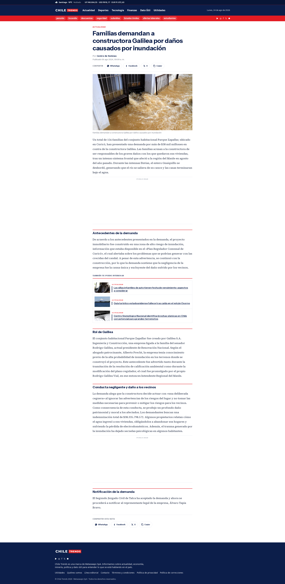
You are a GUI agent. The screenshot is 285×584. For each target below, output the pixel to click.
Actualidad (89, 10)
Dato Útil (145, 10)
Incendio (72, 18)
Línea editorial (91, 572)
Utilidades (159, 10)
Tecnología (118, 10)
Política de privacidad (147, 572)
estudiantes (170, 18)
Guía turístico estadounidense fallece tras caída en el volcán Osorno (152, 303)
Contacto (105, 572)
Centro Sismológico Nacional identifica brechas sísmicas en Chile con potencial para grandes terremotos (150, 317)
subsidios (115, 18)
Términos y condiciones (123, 572)
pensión (60, 18)
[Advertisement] (142, 202)
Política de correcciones (171, 572)
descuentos (87, 18)
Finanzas (132, 10)
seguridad (102, 18)
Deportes (103, 10)
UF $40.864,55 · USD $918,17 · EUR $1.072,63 (104, 2)
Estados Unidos (131, 18)
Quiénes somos (74, 572)
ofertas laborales (151, 18)
